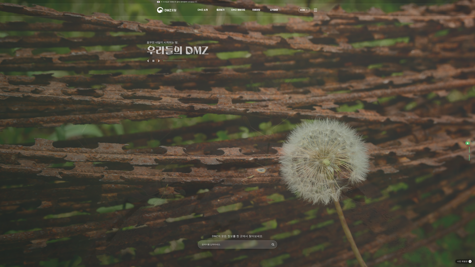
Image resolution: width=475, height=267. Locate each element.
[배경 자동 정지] (153, 61)
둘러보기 (221, 9)
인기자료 (467, 150)
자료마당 (256, 9)
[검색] (273, 244)
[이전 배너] (148, 61)
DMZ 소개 (203, 9)
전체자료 (467, 158)
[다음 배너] (158, 61)
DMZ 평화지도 (238, 9)
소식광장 (274, 9)
